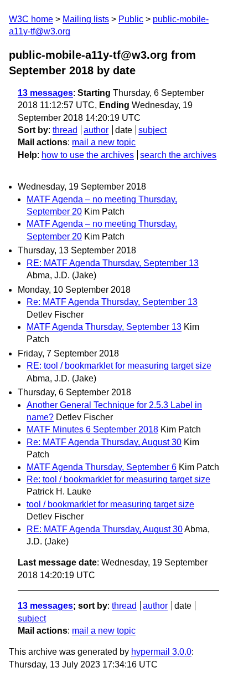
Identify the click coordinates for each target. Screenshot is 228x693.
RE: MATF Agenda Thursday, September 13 (113, 263)
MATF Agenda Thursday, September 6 (102, 467)
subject (152, 130)
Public (130, 19)
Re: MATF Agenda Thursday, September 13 (112, 302)
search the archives (178, 155)
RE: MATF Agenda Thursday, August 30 (105, 529)
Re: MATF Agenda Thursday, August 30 (104, 442)
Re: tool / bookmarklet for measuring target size (118, 479)
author (96, 130)
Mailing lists (86, 19)
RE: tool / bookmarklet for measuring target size (119, 365)
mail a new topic (104, 142)
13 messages (45, 93)
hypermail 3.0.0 (161, 651)
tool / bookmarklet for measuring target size (110, 504)
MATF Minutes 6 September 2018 (92, 429)
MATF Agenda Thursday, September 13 (104, 327)
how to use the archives (88, 155)
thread (65, 130)
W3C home (31, 19)
